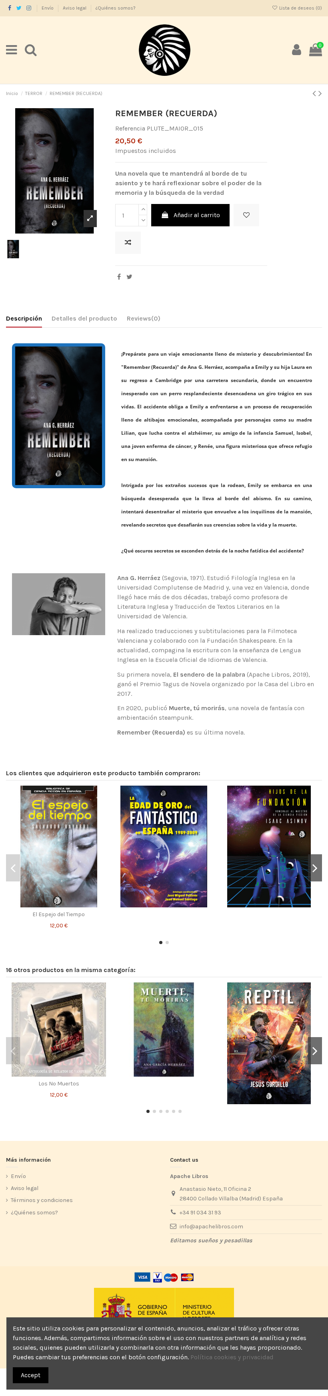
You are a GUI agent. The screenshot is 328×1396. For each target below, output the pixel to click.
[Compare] (58, 904)
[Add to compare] (128, 243)
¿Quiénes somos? (116, 8)
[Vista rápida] (71, 904)
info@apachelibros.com (211, 1226)
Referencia (130, 128)
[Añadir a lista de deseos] (246, 215)
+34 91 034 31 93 (200, 1212)
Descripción (24, 318)
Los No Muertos (58, 1083)
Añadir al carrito (197, 215)
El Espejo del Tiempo (58, 914)
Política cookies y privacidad (232, 1357)
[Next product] (320, 93)
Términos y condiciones (42, 1200)
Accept (30, 1375)
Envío (48, 8)
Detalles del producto (84, 318)
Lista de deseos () (300, 8)
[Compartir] (119, 277)
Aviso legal (75, 8)
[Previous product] (315, 93)
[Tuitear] (129, 277)
